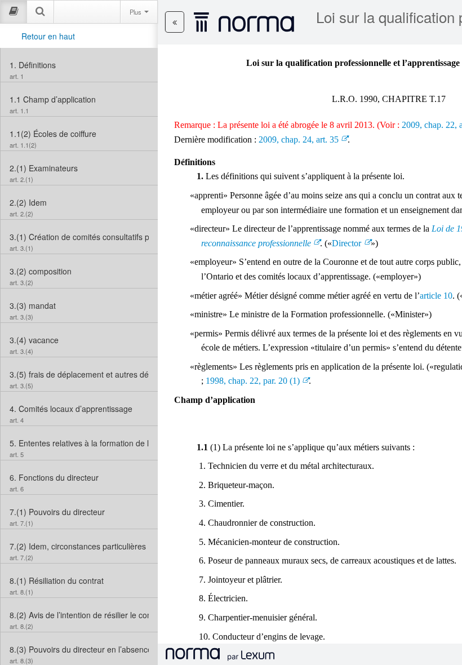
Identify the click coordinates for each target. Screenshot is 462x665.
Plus (136, 11)
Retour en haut (48, 36)
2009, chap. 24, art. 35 (299, 139)
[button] (174, 22)
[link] (79, 65)
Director (346, 243)
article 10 (436, 295)
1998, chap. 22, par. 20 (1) (253, 380)
